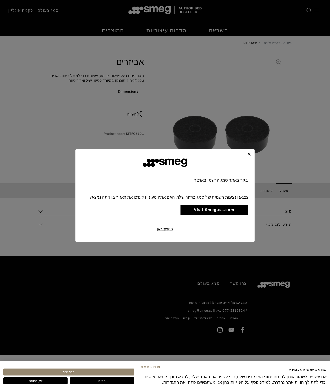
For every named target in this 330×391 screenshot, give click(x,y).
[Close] (249, 153)
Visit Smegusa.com (214, 210)
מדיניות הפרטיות (150, 366)
